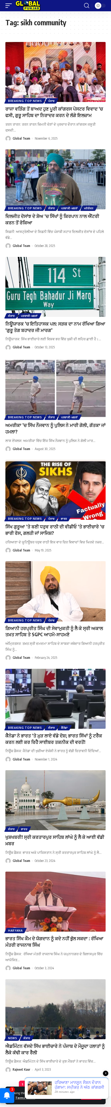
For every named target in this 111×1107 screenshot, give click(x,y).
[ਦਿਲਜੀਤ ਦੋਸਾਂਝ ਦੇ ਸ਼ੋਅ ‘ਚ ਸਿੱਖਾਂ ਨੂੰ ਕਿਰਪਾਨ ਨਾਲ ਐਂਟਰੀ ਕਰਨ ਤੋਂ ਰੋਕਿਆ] (55, 179)
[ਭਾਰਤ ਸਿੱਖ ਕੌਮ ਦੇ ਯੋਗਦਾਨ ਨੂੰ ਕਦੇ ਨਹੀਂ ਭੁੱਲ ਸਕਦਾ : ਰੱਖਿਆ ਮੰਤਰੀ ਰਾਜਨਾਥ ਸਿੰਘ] (55, 902)
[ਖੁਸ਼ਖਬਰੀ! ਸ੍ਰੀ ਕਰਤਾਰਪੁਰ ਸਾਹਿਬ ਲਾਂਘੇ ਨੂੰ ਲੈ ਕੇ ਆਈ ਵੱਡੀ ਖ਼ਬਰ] (55, 800)
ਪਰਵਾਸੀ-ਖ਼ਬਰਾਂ (69, 208)
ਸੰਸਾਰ (51, 208)
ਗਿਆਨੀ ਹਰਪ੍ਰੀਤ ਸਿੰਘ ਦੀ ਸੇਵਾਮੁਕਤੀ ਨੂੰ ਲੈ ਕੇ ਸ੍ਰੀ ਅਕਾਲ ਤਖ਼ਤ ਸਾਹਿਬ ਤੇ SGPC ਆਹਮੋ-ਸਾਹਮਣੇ (54, 631)
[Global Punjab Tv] (28, 5)
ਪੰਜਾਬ (51, 100)
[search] (87, 5)
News (12, 1038)
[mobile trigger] (10, 5)
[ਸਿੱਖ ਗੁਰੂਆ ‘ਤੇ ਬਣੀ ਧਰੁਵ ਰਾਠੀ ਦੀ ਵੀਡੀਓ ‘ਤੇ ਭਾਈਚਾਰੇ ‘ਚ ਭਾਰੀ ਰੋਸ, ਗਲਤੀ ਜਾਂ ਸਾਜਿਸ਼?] (55, 490)
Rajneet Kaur (21, 1069)
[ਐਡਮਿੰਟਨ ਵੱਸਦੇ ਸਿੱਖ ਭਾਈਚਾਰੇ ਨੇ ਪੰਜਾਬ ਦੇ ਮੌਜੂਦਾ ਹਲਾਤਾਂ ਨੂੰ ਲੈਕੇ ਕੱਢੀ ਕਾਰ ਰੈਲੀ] (55, 1009)
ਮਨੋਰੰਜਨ (89, 208)
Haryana (15, 930)
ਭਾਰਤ (64, 518)
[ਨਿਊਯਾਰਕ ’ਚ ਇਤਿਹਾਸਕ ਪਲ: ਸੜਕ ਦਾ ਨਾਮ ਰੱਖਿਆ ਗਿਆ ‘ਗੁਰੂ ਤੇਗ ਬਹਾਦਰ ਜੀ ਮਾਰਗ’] (55, 287)
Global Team (21, 138)
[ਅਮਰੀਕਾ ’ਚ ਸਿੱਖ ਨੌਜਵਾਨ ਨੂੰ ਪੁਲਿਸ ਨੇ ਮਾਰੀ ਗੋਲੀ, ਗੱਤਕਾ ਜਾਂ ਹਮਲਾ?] (55, 388)
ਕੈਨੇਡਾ (64, 727)
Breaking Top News (25, 100)
